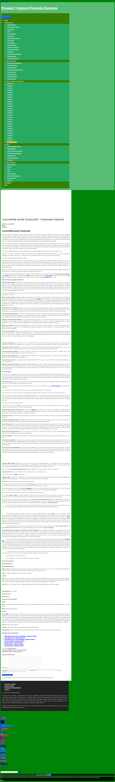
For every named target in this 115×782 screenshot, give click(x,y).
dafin (28, 275)
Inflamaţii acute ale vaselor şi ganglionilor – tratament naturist (20, 636)
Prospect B (10, 85)
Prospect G (10, 97)
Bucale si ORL (10, 29)
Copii (8, 169)
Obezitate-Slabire (11, 178)
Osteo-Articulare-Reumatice (14, 54)
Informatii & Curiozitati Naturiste (15, 70)
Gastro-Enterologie (12, 45)
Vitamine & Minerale (12, 76)
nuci (69, 275)
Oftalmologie (10, 52)
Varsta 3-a (9, 180)
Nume (3, 670)
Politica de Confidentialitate (13, 687)
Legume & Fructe (11, 72)
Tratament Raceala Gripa (13, 58)
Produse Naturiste (11, 79)
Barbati (9, 167)
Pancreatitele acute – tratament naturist (15, 637)
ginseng (34, 409)
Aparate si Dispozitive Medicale (15, 151)
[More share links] (7, 227)
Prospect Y (10, 137)
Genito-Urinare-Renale (12, 47)
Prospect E (10, 92)
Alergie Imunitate (11, 24)
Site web (59, 670)
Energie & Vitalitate (12, 67)
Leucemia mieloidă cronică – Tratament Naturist (14, 650)
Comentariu (5, 667)
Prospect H (10, 99)
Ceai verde (47, 277)
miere (16, 474)
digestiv (39, 299)
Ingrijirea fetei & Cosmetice (13, 176)
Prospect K (10, 106)
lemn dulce (49, 275)
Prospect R (10, 121)
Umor (6, 185)
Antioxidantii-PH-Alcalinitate (14, 63)
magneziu (57, 386)
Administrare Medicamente (14, 146)
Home (6, 20)
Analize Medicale (11, 148)
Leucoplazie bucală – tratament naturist (12, 651)
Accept (49, 774)
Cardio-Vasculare (11, 33)
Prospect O (10, 115)
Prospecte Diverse (11, 142)
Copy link (20, 772)
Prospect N (10, 112)
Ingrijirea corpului (11, 173)
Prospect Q (10, 119)
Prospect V (10, 130)
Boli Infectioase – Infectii (13, 27)
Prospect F (10, 94)
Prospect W (10, 133)
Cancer (9, 31)
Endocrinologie (11, 43)
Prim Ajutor (10, 160)
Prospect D (10, 90)
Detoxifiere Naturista (12, 65)
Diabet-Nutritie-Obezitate (13, 38)
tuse (7, 614)
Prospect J (10, 103)
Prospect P (10, 117)
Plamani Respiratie (11, 56)
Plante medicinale (11, 74)
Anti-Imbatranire (11, 164)
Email (30, 670)
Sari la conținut (4, 1)
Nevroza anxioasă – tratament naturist (14, 641)
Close (2, 780)
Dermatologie (10, 36)
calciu (52, 386)
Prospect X (10, 135)
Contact (7, 689)
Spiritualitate (8, 182)
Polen (3, 477)
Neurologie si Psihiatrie (12, 49)
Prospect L (10, 108)
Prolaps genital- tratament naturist (14, 642)
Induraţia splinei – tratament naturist (14, 645)
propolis (29, 488)
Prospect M (10, 110)
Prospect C (10, 88)
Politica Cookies (9, 686)
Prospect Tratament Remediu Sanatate (29, 8)
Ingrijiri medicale (11, 155)
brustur (7, 275)
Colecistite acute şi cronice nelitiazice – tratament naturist (20, 639)
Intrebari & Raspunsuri (12, 158)
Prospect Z (10, 139)
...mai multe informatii (40, 774)
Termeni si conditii (10, 684)
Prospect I (9, 101)
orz (3, 277)
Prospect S (10, 124)
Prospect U (10, 128)
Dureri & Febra (10, 40)
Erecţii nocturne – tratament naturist (14, 644)
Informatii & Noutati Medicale (14, 153)
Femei (8, 171)
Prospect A (10, 83)
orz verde (8, 371)
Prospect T (10, 126)
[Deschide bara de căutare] (2, 14)
